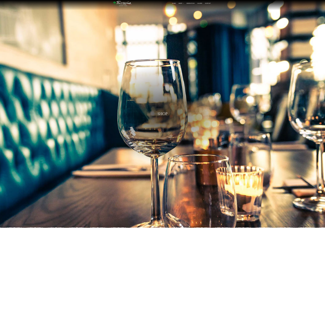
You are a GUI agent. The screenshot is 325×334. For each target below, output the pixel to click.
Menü (180, 3)
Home (174, 3)
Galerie (199, 3)
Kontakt (208, 3)
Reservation (190, 3)
